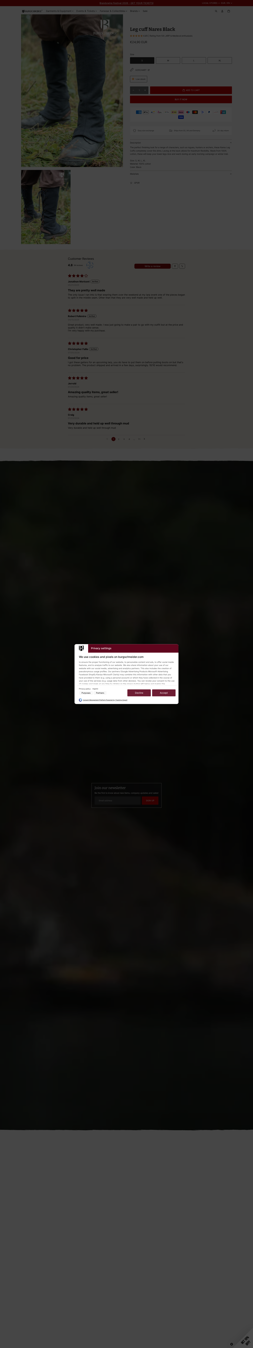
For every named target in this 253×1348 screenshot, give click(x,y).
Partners (100, 693)
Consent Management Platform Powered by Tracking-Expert (105, 700)
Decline (139, 692)
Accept (164, 692)
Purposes (86, 693)
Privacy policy (85, 689)
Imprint (95, 689)
